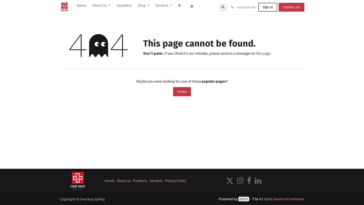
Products (140, 180)
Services (156, 180)
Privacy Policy (176, 180)
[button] (223, 7)
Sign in (268, 7)
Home (182, 91)
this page (263, 53)
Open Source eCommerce (284, 198)
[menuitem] (81, 6)
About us (124, 180)
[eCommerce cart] (193, 7)
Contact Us (291, 7)
